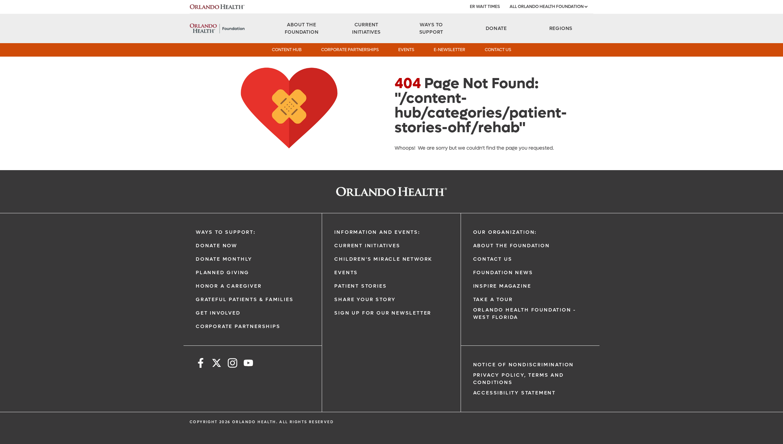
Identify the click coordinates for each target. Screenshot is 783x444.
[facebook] (201, 364)
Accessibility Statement (514, 393)
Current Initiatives (367, 245)
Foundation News (503, 272)
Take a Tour (493, 299)
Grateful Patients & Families (244, 299)
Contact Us (498, 50)
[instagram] (232, 364)
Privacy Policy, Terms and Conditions (518, 379)
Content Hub (287, 50)
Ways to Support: (226, 232)
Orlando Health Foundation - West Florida (525, 313)
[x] (216, 364)
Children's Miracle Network (383, 259)
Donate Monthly (224, 259)
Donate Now (216, 245)
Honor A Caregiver (229, 286)
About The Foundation (511, 245)
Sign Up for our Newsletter (382, 313)
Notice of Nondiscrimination (523, 364)
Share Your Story (365, 299)
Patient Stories (360, 286)
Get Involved (218, 313)
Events (406, 50)
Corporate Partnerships (350, 50)
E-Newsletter (449, 50)
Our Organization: (505, 232)
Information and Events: (377, 232)
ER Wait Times (485, 6)
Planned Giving (222, 272)
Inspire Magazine (502, 286)
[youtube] (248, 364)
